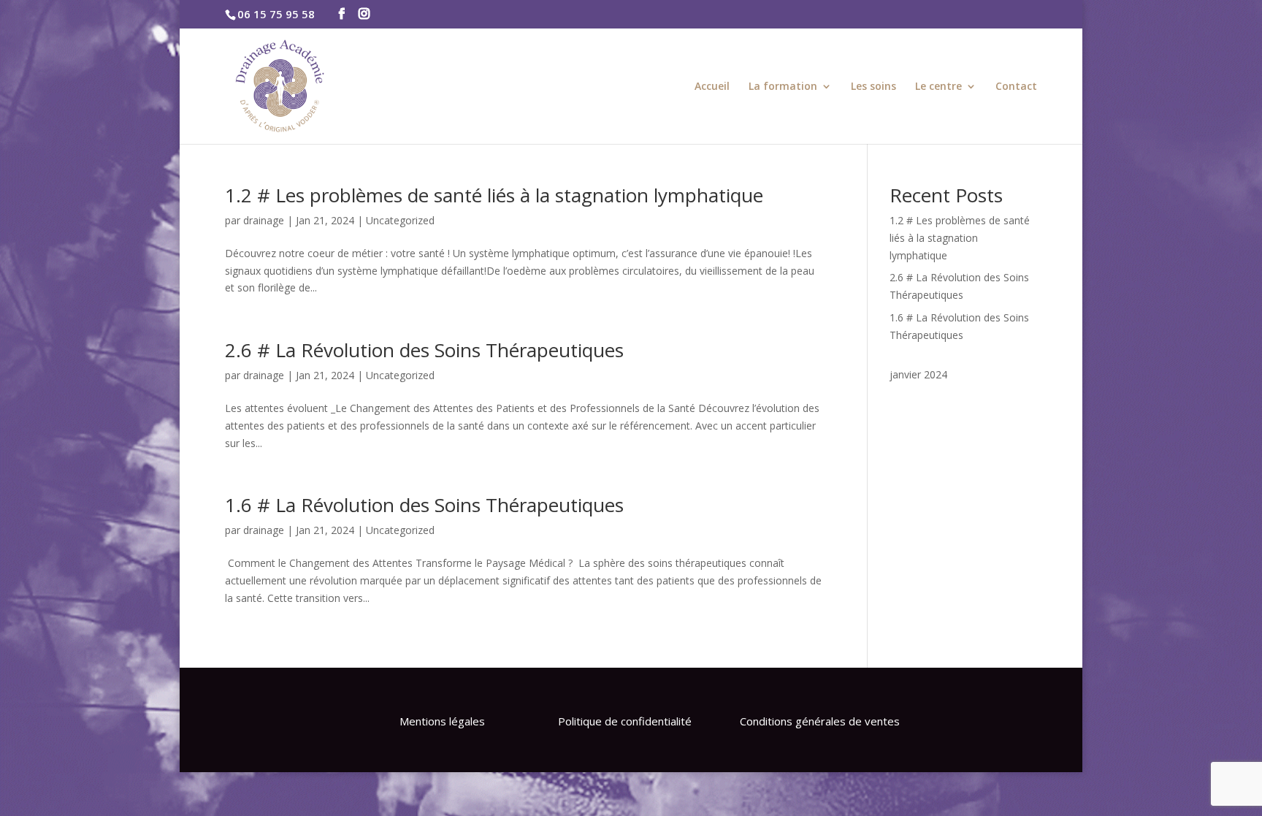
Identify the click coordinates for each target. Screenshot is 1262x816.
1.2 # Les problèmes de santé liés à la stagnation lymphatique (494, 195)
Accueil (712, 87)
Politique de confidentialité (625, 721)
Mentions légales (442, 721)
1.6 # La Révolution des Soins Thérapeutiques (424, 505)
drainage (263, 220)
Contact (1016, 87)
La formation (783, 87)
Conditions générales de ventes (820, 721)
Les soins (873, 87)
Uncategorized (400, 220)
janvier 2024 (918, 374)
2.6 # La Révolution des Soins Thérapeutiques (424, 350)
